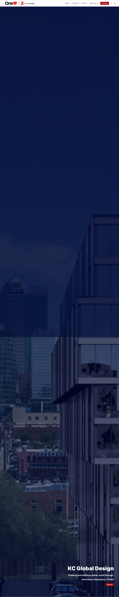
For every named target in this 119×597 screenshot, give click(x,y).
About (67, 3)
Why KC (75, 3)
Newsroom (93, 3)
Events (84, 3)
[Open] (111, 3)
